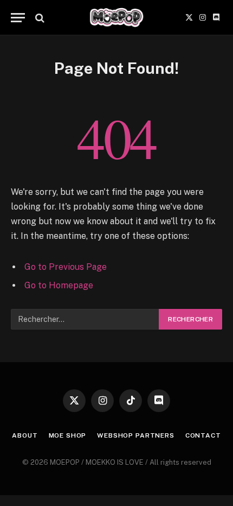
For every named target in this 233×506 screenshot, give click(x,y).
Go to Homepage (58, 285)
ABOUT (24, 435)
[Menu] (18, 17)
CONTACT (203, 435)
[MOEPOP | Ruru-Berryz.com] (116, 17)
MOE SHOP (68, 435)
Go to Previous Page (65, 267)
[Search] (38, 17)
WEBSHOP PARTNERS (135, 435)
